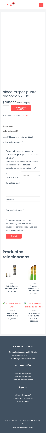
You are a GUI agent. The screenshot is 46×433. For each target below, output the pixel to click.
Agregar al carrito (21, 108)
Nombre (10, 200)
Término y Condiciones (23, 380)
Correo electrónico (15, 210)
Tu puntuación (12, 175)
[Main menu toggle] (41, 5)
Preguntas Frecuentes (23, 398)
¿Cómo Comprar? (23, 395)
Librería (26, 115)
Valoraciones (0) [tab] (10, 131)
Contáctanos (23, 401)
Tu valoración (13, 183)
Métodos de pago (23, 373)
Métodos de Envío (23, 376)
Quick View (12, 279)
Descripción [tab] (8, 126)
